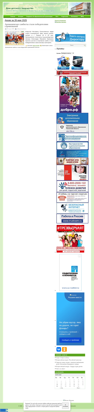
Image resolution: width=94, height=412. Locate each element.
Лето (57, 16)
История (20, 16)
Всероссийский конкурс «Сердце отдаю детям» (69, 366)
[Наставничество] (72, 149)
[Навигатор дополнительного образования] (72, 132)
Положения (74, 16)
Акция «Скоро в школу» (62, 357)
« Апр (61, 388)
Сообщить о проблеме (70, 340)
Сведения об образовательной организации (39, 16)
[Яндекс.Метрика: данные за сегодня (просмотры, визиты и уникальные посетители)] (68, 400)
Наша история (36, 45)
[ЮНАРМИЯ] (72, 75)
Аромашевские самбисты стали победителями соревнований (26, 25)
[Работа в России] (72, 223)
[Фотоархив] (63, 69)
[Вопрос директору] (70, 42)
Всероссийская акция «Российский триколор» (69, 360)
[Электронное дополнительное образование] (72, 123)
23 (74, 384)
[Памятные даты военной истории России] (72, 164)
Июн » (78, 388)
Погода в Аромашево (60, 20)
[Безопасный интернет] (72, 213)
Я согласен (65, 405)
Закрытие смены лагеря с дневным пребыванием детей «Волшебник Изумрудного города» (70, 363)
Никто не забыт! (60, 369)
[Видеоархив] (77, 69)
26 (57, 386)
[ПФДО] (72, 141)
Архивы (58, 53)
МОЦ (82, 16)
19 (57, 384)
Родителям (64, 16)
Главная (12, 16)
